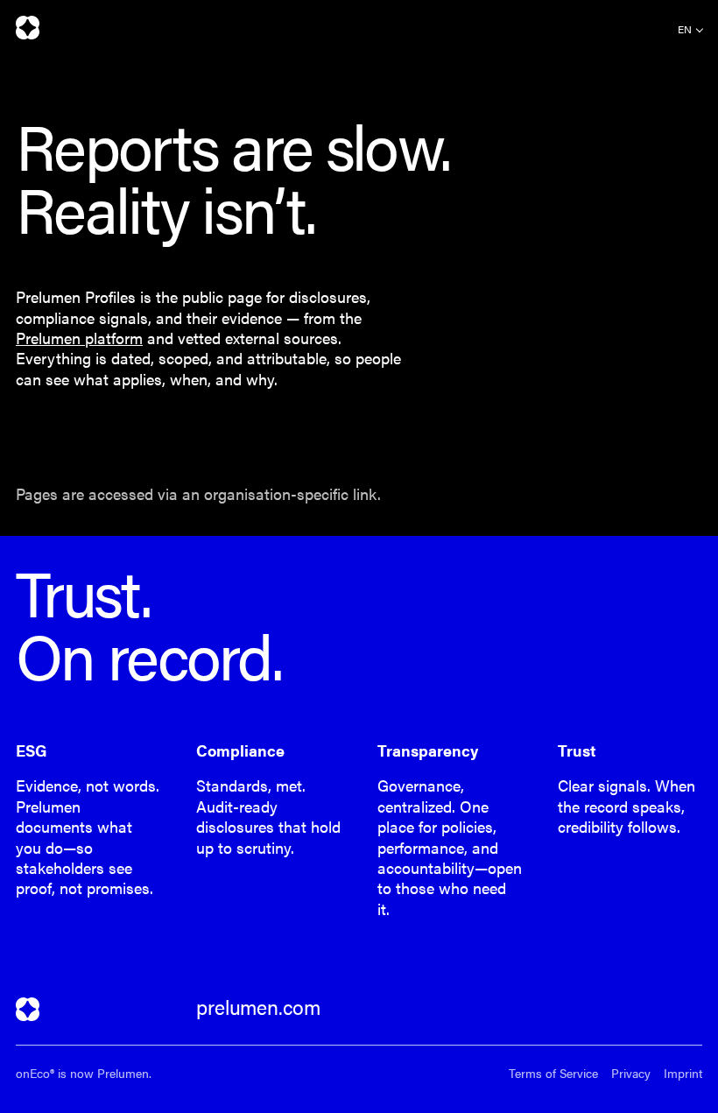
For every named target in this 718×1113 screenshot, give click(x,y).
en (685, 29)
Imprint (683, 1073)
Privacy (631, 1073)
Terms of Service (553, 1073)
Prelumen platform (79, 338)
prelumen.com (258, 1007)
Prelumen (27, 27)
